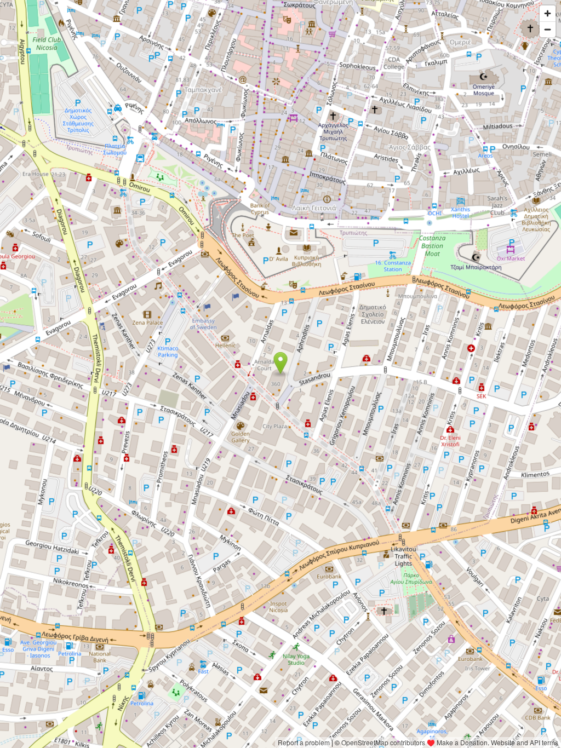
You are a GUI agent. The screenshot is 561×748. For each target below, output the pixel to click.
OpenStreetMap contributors (383, 742)
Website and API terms (524, 742)
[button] (281, 363)
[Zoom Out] (548, 29)
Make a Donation (462, 742)
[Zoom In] (548, 13)
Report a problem (304, 742)
